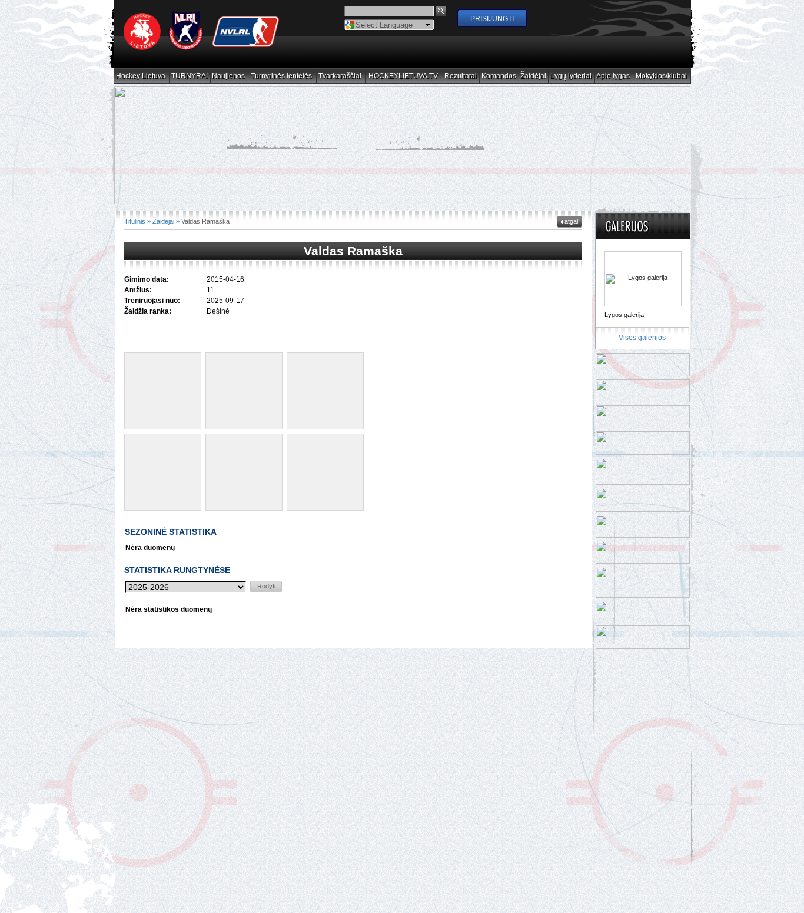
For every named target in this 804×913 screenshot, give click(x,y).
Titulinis (134, 221)
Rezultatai (460, 76)
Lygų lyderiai (571, 76)
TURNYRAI (189, 76)
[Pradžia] (202, 48)
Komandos (499, 76)
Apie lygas (613, 76)
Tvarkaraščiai (340, 76)
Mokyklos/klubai (661, 76)
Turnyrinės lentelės (282, 76)
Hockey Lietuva (141, 76)
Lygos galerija (624, 314)
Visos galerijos (642, 338)
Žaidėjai (533, 76)
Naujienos (228, 76)
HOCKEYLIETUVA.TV (403, 76)
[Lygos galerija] (643, 279)
